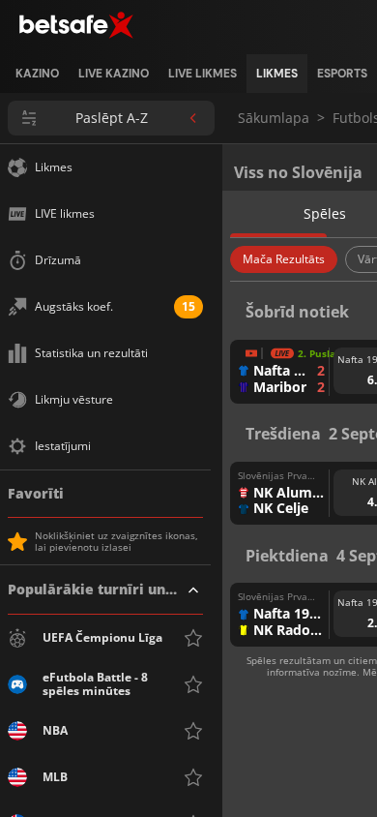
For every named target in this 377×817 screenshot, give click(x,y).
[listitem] (37, 73)
